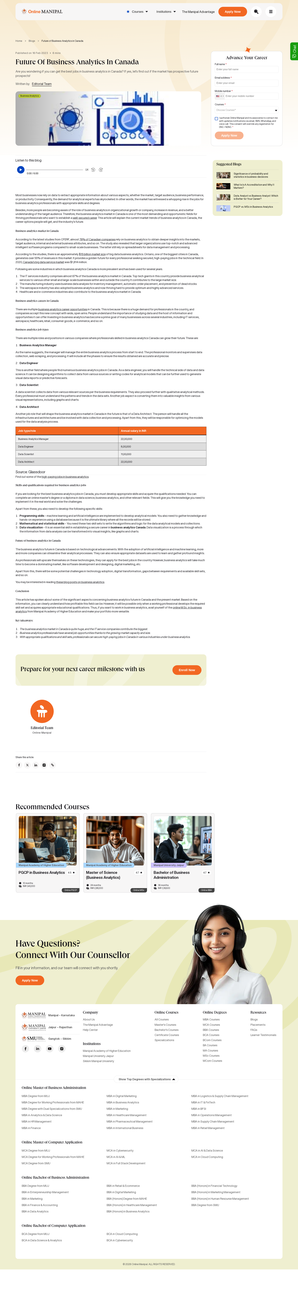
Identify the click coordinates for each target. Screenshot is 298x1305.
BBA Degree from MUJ (35, 1185)
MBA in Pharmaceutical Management (130, 1121)
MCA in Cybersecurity (120, 1150)
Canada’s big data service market (43, 262)
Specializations (164, 1040)
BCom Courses (212, 1040)
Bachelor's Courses (166, 1029)
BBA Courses (211, 1029)
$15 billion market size (92, 254)
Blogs (32, 41)
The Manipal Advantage (198, 11)
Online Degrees (215, 1013)
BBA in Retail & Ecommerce (123, 1185)
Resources (258, 1013)
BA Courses (210, 1045)
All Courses (162, 1019)
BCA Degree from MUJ (35, 1233)
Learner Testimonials (263, 1035)
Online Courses (166, 1013)
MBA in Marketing (117, 1108)
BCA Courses (211, 1035)
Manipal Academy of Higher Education (107, 1050)
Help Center (90, 1029)
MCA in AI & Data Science (207, 1150)
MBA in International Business (125, 1128)
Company (90, 1013)
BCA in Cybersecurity (120, 1240)
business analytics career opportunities (62, 309)
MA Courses (210, 1050)
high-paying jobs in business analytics (65, 476)
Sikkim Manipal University (98, 1061)
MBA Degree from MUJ (36, 1096)
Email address (223, 77)
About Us (89, 1019)
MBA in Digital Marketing (122, 1096)
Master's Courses (165, 1024)
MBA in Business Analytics (123, 1102)
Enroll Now (187, 670)
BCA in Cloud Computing (122, 1233)
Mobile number (224, 91)
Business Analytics (29, 96)
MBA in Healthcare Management (127, 1115)
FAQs (254, 1029)
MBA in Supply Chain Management (212, 1121)
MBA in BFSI (198, 1108)
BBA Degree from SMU (205, 1205)
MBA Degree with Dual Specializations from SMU (52, 1108)
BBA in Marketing (32, 1198)
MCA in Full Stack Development (126, 1163)
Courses (137, 11)
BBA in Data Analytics (35, 1211)
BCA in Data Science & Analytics (42, 1240)
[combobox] (220, 96)
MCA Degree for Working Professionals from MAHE (53, 1156)
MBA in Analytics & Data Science (42, 1115)
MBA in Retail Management (208, 1128)
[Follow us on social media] (19, 765)
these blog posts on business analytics (80, 582)
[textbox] (227, 110)
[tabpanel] (48, 853)
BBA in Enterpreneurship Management (45, 1192)
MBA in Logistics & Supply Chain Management (219, 1096)
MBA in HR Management (37, 1121)
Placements (258, 1024)
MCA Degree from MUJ (36, 1150)
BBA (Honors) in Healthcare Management (132, 1205)
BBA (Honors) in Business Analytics (128, 1211)
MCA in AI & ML (116, 1156)
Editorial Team (42, 83)
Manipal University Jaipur (98, 1055)
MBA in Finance (31, 1128)
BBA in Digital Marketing (121, 1192)
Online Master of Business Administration (54, 1088)
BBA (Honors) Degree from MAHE (127, 1198)
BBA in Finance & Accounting (40, 1205)
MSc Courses (211, 1055)
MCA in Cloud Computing (207, 1156)
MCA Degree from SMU (36, 1163)
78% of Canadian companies (97, 239)
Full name (221, 64)
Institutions (163, 11)
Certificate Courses (167, 1035)
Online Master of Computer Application (52, 1143)
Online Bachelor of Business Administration (55, 1178)
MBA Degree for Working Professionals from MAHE (53, 1102)
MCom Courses (212, 1060)
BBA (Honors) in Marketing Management (215, 1192)
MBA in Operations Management (211, 1115)
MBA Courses (211, 1019)
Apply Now (233, 11)
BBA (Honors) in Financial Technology (214, 1185)
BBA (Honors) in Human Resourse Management (220, 1198)
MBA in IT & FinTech (203, 1102)
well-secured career (85, 217)
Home (19, 41)
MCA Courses (211, 1024)
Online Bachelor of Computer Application (54, 1226)
